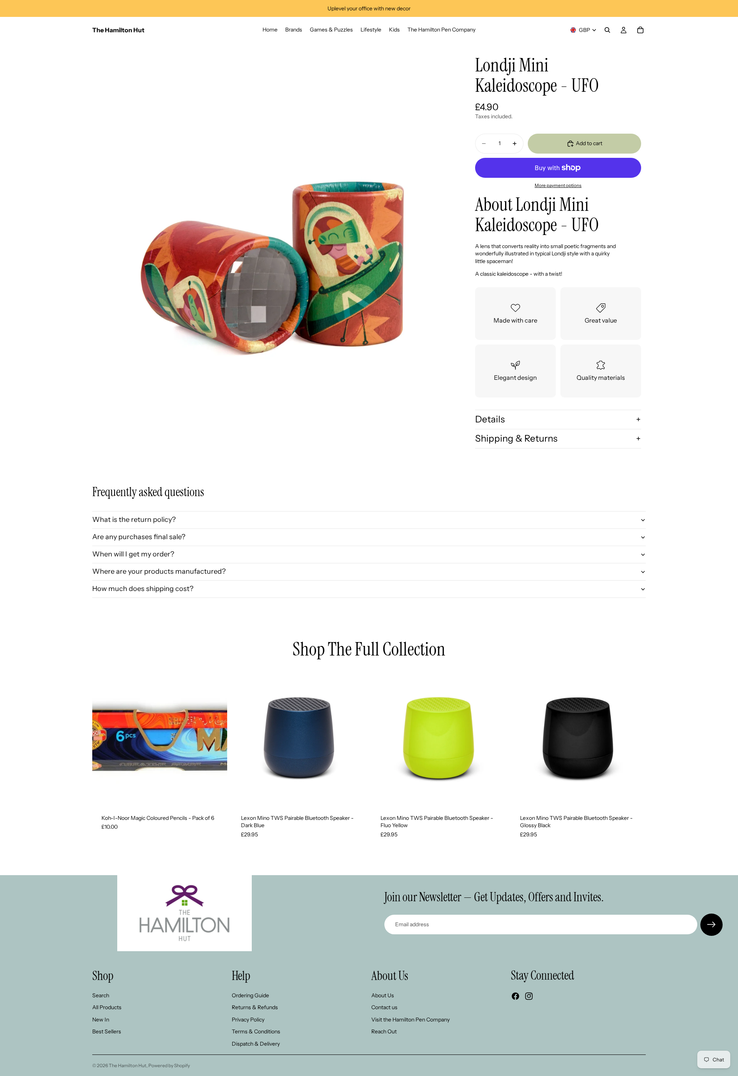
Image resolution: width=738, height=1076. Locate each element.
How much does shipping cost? (142, 588)
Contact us (384, 1007)
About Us (382, 995)
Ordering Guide (250, 995)
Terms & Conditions (256, 1031)
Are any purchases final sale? (138, 537)
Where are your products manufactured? (159, 571)
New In (100, 1019)
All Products (106, 1007)
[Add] (215, 793)
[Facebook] (515, 996)
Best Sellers (106, 1031)
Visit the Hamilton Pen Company (410, 1019)
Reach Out (384, 1031)
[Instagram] (529, 996)
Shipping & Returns (516, 438)
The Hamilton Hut (127, 1065)
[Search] (607, 30)
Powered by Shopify (169, 1065)
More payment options (558, 185)
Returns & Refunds (255, 1007)
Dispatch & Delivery (256, 1043)
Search (100, 995)
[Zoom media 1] (272, 222)
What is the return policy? (134, 519)
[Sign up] (711, 925)
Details (490, 419)
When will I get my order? (133, 554)
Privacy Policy (248, 1019)
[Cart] (640, 30)
